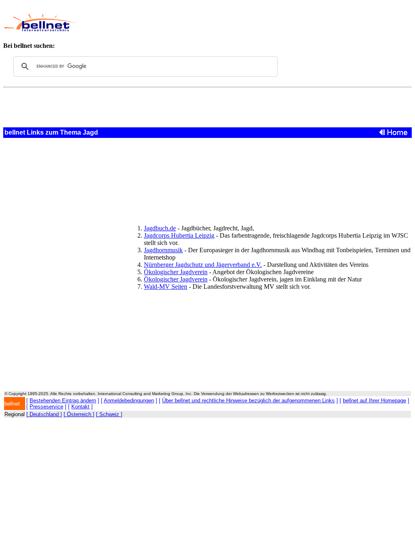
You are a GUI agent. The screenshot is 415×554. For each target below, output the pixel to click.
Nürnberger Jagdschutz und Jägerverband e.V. (203, 264)
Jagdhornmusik (163, 250)
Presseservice (46, 407)
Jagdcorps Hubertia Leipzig (179, 235)
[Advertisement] (233, 22)
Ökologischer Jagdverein (176, 271)
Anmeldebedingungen (129, 400)
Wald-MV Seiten (165, 286)
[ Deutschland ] (44, 414)
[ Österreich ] (79, 414)
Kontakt (80, 407)
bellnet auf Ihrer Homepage (374, 400)
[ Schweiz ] (109, 414)
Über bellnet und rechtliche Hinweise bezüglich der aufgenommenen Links (248, 400)
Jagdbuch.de (160, 228)
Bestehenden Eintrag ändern (63, 400)
